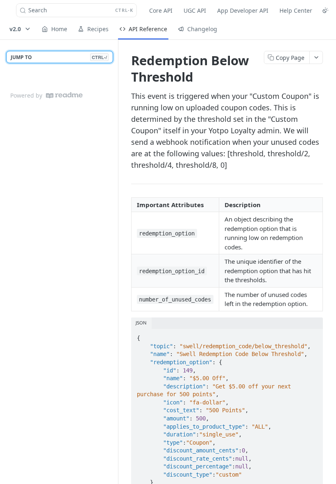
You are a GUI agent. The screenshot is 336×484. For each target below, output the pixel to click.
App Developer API (242, 10)
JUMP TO (59, 57)
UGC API (195, 10)
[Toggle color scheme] (325, 10)
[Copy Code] (313, 335)
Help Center (295, 10)
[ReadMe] (64, 95)
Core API (161, 10)
